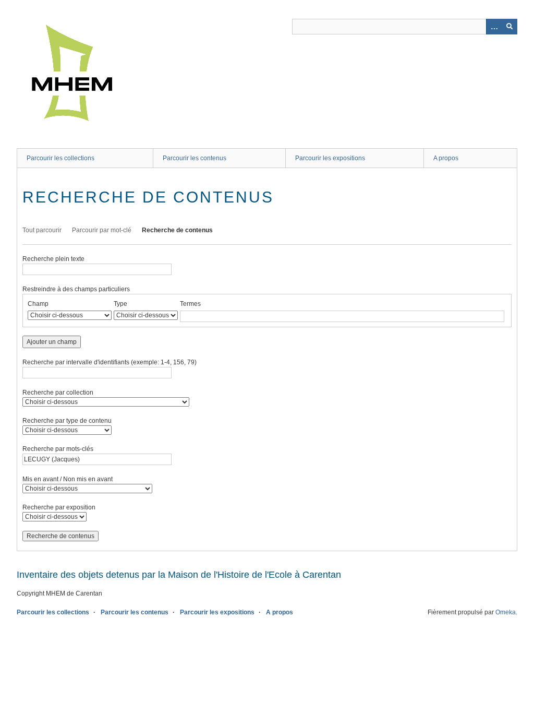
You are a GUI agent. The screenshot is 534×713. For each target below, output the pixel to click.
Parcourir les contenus (194, 158)
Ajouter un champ (52, 342)
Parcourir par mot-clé (101, 230)
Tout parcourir (42, 230)
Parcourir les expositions (330, 158)
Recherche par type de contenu (67, 420)
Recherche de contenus (177, 230)
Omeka (505, 612)
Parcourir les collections (60, 158)
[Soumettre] (509, 26)
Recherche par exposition (58, 507)
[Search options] (494, 26)
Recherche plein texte (53, 259)
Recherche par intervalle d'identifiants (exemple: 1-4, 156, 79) (109, 362)
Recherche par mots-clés (57, 449)
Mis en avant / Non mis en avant (67, 479)
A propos (445, 158)
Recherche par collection (57, 392)
